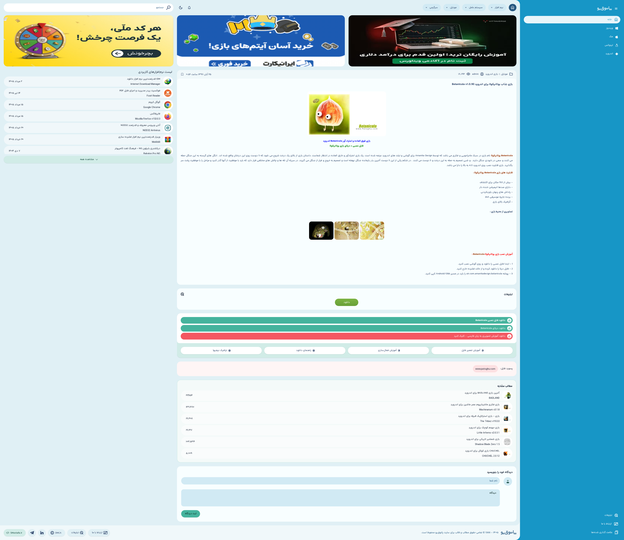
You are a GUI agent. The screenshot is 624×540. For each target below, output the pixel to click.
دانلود (347, 302)
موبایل (504, 74)
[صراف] (88, 40)
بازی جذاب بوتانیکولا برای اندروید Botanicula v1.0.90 (482, 84)
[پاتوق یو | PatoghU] (604, 8)
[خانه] (512, 7)
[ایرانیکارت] (261, 40)
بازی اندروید (491, 74)
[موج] (432, 40)
